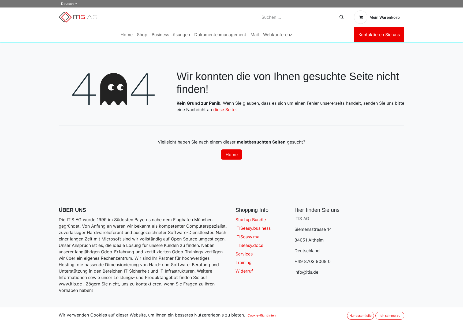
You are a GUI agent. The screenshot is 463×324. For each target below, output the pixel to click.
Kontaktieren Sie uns (379, 34)
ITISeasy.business (253, 228)
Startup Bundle (251, 219)
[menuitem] (126, 34)
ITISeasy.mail (249, 236)
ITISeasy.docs (249, 245)
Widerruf (244, 271)
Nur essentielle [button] (360, 316)
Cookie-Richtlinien (262, 315)
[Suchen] (341, 17)
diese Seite (224, 109)
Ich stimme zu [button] (390, 316)
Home (232, 154)
